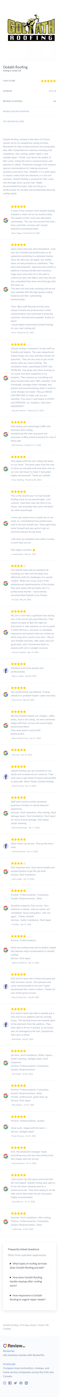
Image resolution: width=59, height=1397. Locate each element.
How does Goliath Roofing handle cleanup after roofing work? (26, 1281)
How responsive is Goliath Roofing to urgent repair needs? (28, 1297)
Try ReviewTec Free (13, 121)
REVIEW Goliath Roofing (16, 111)
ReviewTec (9, 1351)
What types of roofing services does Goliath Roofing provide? (28, 1265)
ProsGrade (9, 1364)
